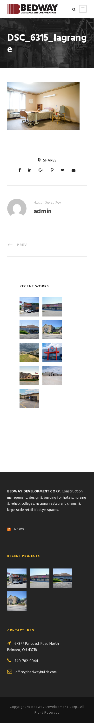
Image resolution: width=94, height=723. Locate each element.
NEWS (19, 529)
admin (43, 212)
